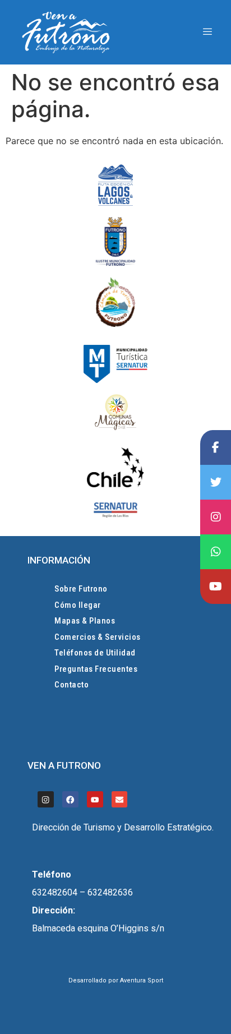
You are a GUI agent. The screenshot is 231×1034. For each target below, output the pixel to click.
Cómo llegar (77, 605)
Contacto (71, 685)
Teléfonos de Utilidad (95, 653)
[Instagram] (46, 799)
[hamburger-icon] (207, 32)
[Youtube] (95, 799)
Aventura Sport (141, 980)
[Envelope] (120, 799)
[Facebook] (70, 799)
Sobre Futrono (81, 589)
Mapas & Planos (84, 621)
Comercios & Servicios (97, 637)
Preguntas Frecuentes (95, 669)
